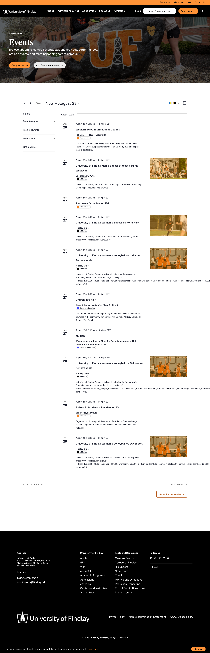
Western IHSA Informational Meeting (98, 129)
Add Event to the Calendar (49, 65)
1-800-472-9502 (27, 578)
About (50, 11)
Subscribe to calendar (170, 494)
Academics (89, 11)
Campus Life (17, 65)
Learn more (94, 649)
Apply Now (186, 11)
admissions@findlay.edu (31, 582)
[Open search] (203, 11)
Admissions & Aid (68, 11)
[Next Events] (30, 103)
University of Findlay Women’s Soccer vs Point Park (107, 222)
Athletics (119, 11)
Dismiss (198, 649)
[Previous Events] (24, 103)
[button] (173, 103)
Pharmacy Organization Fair (93, 203)
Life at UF (105, 11)
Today (38, 103)
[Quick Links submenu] (206, 2)
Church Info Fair (86, 299)
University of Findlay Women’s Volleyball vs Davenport (109, 443)
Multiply (80, 336)
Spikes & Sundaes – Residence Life (97, 407)
